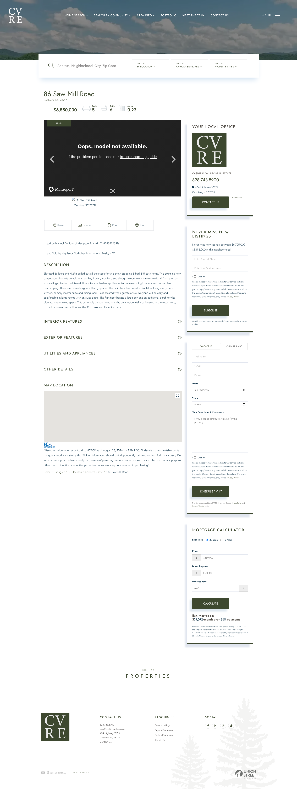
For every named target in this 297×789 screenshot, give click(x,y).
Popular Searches (187, 66)
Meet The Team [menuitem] (194, 15)
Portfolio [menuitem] (169, 15)
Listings (58, 472)
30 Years (214, 539)
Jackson (77, 472)
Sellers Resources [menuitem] (164, 735)
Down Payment (200, 566)
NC (67, 472)
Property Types (224, 66)
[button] (51, 66)
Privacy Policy (233, 296)
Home (47, 472)
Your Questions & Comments (208, 412)
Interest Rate (199, 581)
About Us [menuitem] (159, 740)
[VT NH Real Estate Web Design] (245, 774)
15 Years (228, 539)
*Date (195, 383)
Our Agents (236, 197)
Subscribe (211, 310)
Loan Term (197, 539)
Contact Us (210, 202)
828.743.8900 (205, 180)
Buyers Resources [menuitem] (164, 730)
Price (195, 551)
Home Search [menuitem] (75, 15)
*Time (195, 397)
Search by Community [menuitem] (111, 15)
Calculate (210, 603)
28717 (101, 472)
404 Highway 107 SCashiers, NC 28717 (110, 735)
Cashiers (90, 472)
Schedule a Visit (234, 346)
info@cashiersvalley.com (112, 728)
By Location (145, 66)
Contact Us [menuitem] (220, 15)
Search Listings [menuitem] (162, 725)
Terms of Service (198, 506)
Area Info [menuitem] (144, 15)
